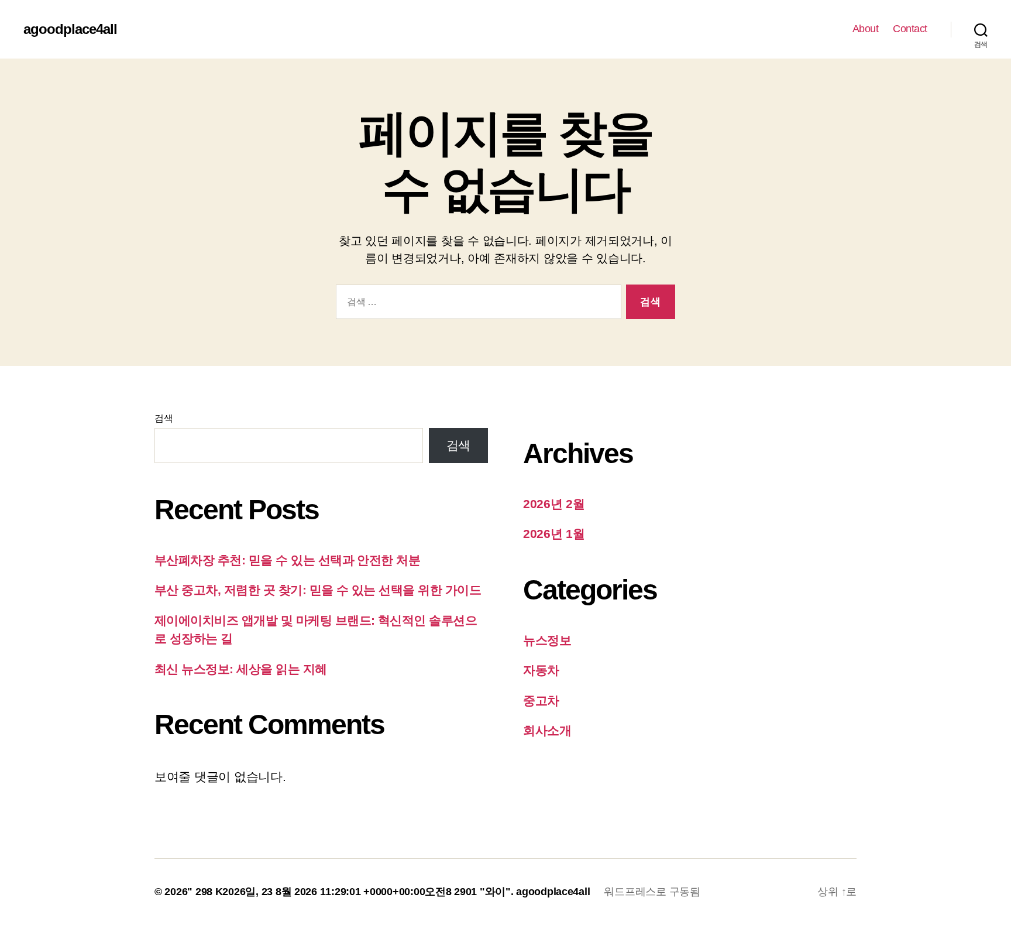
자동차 (541, 670)
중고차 (541, 700)
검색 (163, 418)
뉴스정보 (547, 640)
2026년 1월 (554, 533)
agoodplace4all (70, 29)
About (865, 29)
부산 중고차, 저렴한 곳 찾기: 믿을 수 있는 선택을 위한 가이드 (317, 590)
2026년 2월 (554, 504)
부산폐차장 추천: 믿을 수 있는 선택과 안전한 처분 (287, 560)
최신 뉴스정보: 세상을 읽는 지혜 (240, 669)
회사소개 (547, 730)
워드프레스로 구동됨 (652, 891)
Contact (910, 29)
